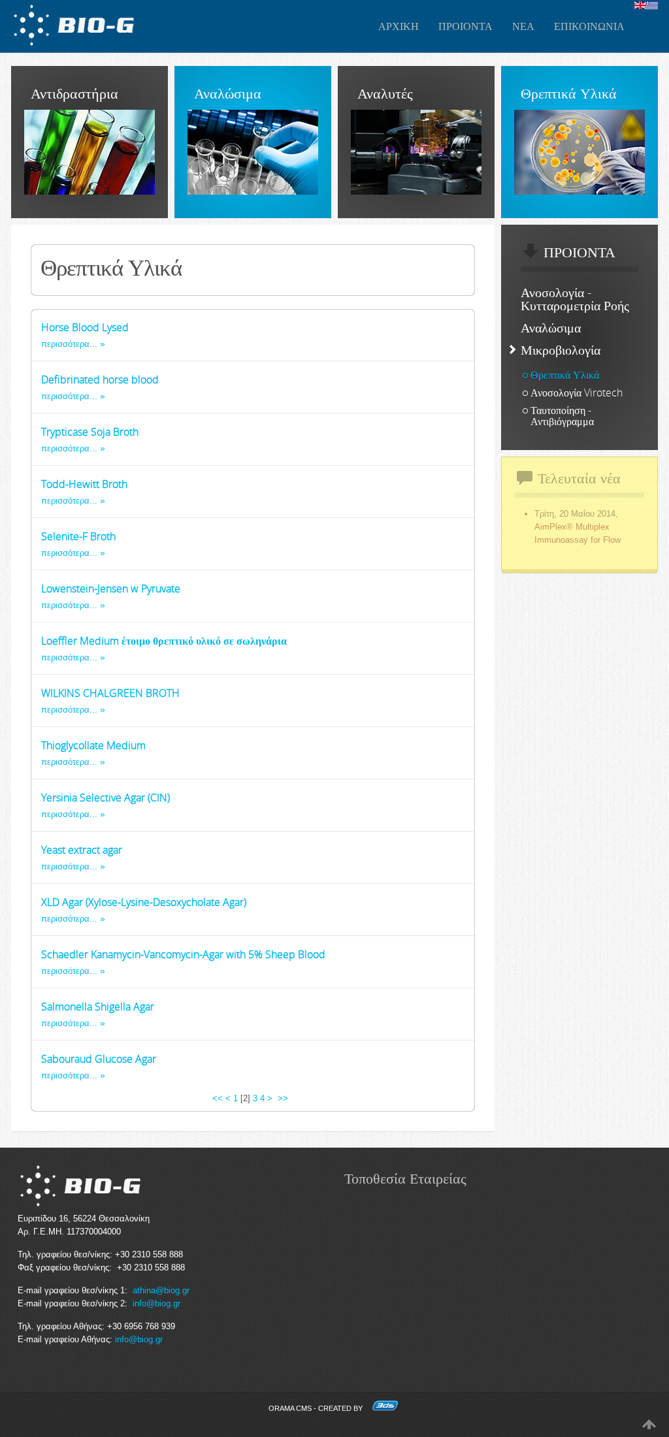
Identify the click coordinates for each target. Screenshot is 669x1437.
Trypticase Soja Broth (90, 432)
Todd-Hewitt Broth (84, 484)
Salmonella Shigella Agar (97, 1006)
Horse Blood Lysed (85, 327)
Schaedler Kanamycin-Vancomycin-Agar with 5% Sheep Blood (183, 954)
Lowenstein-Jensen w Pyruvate (110, 588)
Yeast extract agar (81, 850)
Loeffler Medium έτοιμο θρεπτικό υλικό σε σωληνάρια (164, 641)
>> (284, 1098)
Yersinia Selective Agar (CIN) (105, 797)
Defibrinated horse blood (100, 379)
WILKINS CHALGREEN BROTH (110, 693)
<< (217, 1098)
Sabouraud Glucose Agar (98, 1059)
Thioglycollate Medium (93, 745)
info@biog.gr (156, 1303)
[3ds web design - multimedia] (385, 1408)
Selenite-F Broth (78, 536)
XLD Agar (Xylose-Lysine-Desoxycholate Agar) (143, 902)
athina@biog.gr (161, 1290)
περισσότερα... (69, 344)
